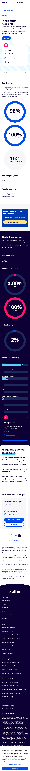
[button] (8, 713)
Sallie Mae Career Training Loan (12, 693)
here (20, 571)
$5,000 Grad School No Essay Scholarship (14, 666)
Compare (6, 38)
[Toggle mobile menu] (27, 2)
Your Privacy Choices (8, 708)
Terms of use (6, 711)
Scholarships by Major (8, 646)
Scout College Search (9, 628)
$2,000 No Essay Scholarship (10, 662)
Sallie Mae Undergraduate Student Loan (14, 689)
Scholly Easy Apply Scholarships (12, 673)
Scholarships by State (8, 642)
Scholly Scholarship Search (10, 669)
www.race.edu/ (10, 435)
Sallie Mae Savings (8, 697)
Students (14, 73)
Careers (4, 611)
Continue (15, 768)
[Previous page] (10, 535)
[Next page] (19, 535)
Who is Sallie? (6, 600)
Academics (5, 73)
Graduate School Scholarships (11, 638)
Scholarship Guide (7, 631)
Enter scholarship (13, 222)
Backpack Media (7, 615)
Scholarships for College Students (12, 635)
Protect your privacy (8, 706)
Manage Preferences (15, 764)
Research (4, 618)
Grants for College (7, 653)
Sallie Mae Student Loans (10, 682)
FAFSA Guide (6, 649)
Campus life (23, 73)
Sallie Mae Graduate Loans (10, 686)
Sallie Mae (5, 608)
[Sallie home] (5, 2)
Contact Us (5, 604)
